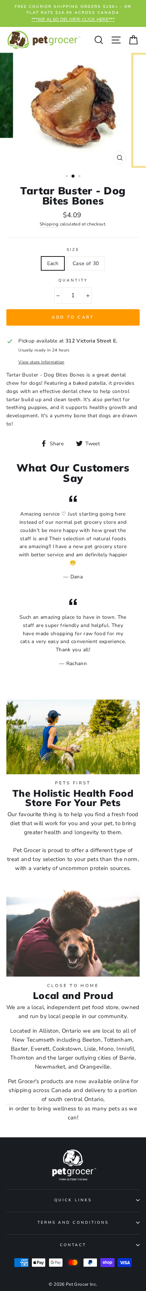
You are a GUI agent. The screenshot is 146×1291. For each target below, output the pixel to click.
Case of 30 (86, 263)
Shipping (49, 224)
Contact (73, 1245)
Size (73, 249)
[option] (73, 13)
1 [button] (67, 177)
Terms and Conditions (73, 1222)
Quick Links (73, 1200)
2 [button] (73, 176)
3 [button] (80, 177)
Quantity (72, 280)
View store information (41, 362)
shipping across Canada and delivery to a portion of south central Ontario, (73, 1094)
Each (52, 263)
